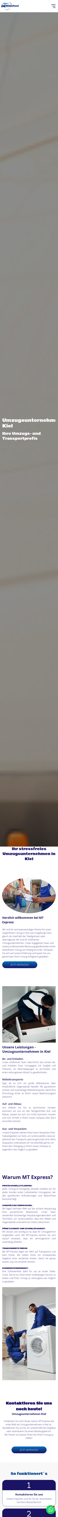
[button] (50, 1509)
